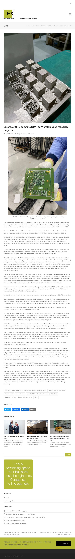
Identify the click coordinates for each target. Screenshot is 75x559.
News (32, 133)
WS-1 (36, 397)
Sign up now (63, 543)
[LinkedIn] (70, 3)
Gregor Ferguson (21, 133)
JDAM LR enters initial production (16, 523)
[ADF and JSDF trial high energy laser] (14, 427)
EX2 (10, 556)
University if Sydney (10, 397)
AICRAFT (7, 390)
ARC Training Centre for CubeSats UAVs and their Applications (29, 390)
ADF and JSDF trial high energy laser (17, 511)
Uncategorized (10, 501)
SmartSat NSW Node (42, 394)
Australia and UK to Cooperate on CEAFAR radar (20, 514)
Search (68, 454)
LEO (12, 394)
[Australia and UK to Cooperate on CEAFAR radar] (37, 427)
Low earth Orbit (20, 394)
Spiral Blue (54, 394)
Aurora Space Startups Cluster (57, 390)
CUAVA (7, 394)
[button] (70, 14)
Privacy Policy (19, 556)
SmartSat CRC (31, 394)
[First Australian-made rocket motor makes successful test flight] (60, 427)
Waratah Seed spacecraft (25, 397)
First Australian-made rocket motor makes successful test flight (59, 438)
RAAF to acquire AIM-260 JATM (15, 520)
